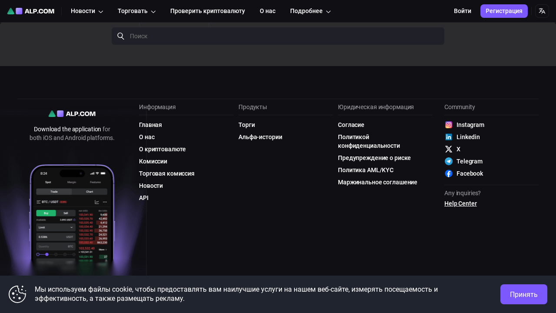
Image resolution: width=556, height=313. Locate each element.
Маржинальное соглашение (377, 182)
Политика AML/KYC (366, 169)
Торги (246, 124)
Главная (150, 124)
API (144, 197)
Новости (151, 185)
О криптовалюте (162, 149)
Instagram (470, 124)
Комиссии (153, 161)
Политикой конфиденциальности (369, 141)
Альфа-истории (260, 136)
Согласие (351, 124)
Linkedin (468, 136)
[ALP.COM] (30, 11)
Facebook (470, 173)
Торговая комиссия (167, 173)
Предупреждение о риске (374, 157)
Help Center (460, 203)
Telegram (470, 161)
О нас (146, 136)
